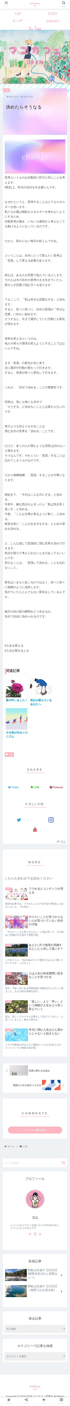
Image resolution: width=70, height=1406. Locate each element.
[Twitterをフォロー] (19, 820)
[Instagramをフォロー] (51, 820)
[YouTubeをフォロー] (35, 829)
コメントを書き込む (35, 1129)
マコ (35, 1217)
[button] (63, 1163)
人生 (11, 754)
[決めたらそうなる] (42, 955)
